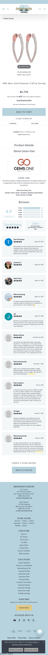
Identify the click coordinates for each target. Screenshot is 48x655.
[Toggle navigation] (3, 9)
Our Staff (24, 542)
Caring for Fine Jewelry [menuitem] (24, 582)
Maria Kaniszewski (20, 361)
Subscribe (24, 608)
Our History (24, 537)
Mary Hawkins (19, 383)
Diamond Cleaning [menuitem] (24, 585)
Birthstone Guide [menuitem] (24, 574)
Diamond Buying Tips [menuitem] (24, 568)
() (42, 208)
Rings (18, 195)
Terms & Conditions (24, 551)
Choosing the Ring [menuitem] (24, 571)
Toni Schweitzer (19, 239)
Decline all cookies (15, 650)
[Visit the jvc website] (20, 631)
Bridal (30, 195)
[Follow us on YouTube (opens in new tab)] (14, 620)
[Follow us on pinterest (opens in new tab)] (28, 620)
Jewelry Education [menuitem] (24, 563)
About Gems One (24, 151)
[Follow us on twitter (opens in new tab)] (33, 620)
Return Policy (24, 545)
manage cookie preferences (22, 644)
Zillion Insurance (24, 553)
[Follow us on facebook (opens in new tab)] (19, 620)
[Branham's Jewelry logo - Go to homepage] (24, 9)
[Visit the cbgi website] (13, 631)
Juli (15, 314)
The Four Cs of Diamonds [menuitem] (24, 565)
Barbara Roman (19, 335)
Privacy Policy (24, 548)
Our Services (24, 539)
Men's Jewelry (15, 192)
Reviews (24, 202)
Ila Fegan (17, 411)
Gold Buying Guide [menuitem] (24, 593)
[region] (24, 47)
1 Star (20, 217)
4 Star (20, 210)
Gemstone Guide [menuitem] (24, 577)
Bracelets (24, 192)
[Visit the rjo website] (35, 631)
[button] (8, 9)
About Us (24, 534)
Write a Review (24, 470)
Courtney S (17, 262)
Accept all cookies (31, 650)
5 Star (20, 208)
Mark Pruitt (18, 278)
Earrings (22, 195)
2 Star (20, 215)
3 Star (20, 212)
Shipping (13, 124)
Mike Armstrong (19, 294)
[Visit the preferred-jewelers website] (28, 631)
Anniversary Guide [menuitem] (24, 590)
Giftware (7, 192)
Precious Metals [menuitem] (24, 579)
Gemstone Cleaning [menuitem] (24, 588)
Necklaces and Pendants (35, 192)
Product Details (24, 145)
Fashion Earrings (9, 19)
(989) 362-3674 (24, 75)
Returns (35, 124)
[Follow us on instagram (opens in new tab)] (24, 620)
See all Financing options (24, 100)
